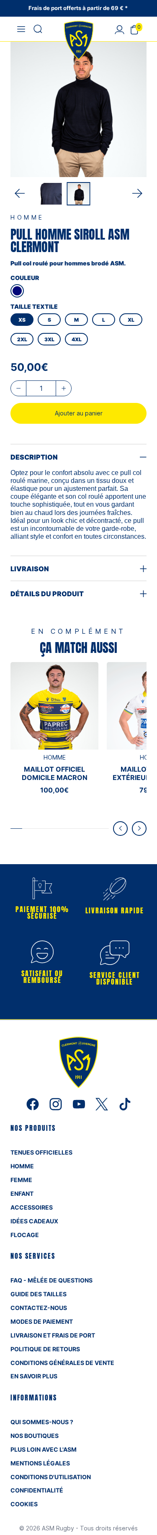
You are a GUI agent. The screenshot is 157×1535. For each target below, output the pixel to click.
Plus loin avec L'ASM (43, 1449)
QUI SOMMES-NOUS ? (41, 1421)
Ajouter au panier (79, 413)
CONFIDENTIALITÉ (36, 1490)
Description (34, 457)
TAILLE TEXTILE (34, 306)
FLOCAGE (24, 1234)
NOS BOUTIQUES (34, 1435)
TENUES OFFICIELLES (41, 1152)
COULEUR (24, 277)
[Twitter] (102, 1104)
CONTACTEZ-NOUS (38, 1307)
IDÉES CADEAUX (34, 1221)
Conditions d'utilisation (50, 1476)
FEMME (21, 1179)
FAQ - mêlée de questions (51, 1280)
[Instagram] (56, 1104)
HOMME (22, 1166)
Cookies (24, 1504)
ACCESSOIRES (31, 1207)
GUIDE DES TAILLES (38, 1294)
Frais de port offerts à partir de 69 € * (78, 8)
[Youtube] (79, 1104)
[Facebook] (33, 1104)
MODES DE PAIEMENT (41, 1321)
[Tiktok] (124, 1104)
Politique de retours (45, 1348)
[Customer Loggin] (119, 29)
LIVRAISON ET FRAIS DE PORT (52, 1335)
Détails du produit (47, 594)
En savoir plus (33, 1376)
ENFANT (21, 1193)
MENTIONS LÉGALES (40, 1463)
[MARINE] (17, 291)
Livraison (29, 569)
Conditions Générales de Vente (62, 1362)
